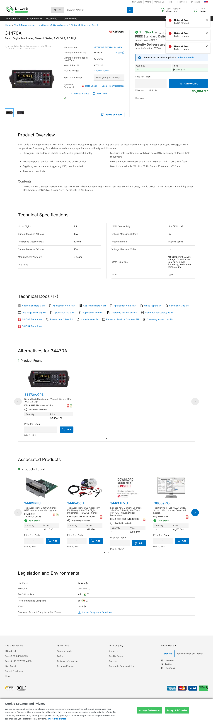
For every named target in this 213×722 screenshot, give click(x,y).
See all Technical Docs (113, 85)
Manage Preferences (149, 710)
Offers (148, 2)
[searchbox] (95, 10)
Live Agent (10, 666)
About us (113, 651)
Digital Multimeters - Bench (84, 25)
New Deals (137, 2)
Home (8, 25)
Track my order (65, 651)
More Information (57, 718)
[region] (106, 710)
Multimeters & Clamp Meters (53, 25)
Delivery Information (67, 661)
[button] (12, 18)
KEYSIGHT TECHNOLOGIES (108, 47)
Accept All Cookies (177, 710)
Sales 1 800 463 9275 (16, 656)
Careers (113, 661)
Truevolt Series (101, 70)
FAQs (60, 656)
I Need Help (11, 651)
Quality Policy (116, 656)
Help (7, 676)
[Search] (130, 10)
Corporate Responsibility (121, 666)
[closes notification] (207, 7)
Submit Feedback (14, 671)
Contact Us (159, 2)
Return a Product (65, 666)
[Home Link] (17, 9)
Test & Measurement (24, 25)
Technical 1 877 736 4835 (18, 661)
